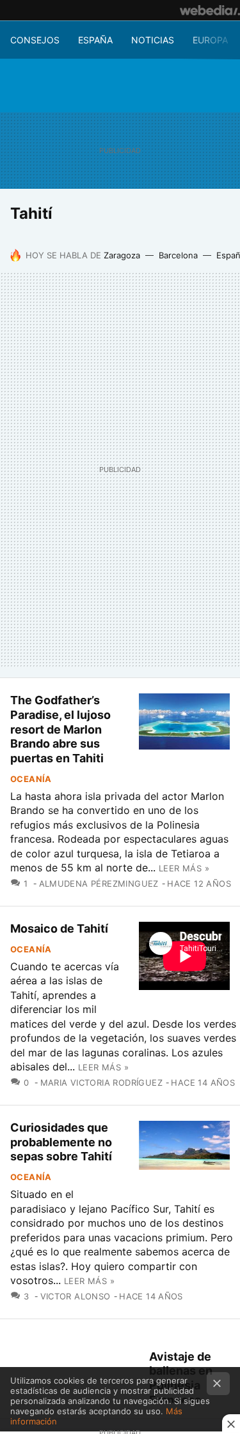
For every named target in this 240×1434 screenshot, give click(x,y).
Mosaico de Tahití (59, 928)
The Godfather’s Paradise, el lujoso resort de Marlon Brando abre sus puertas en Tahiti (60, 729)
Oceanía (31, 779)
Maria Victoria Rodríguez (101, 1082)
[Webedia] (210, 10)
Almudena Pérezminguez (99, 883)
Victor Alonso (75, 1296)
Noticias (152, 39)
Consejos (35, 39)
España (95, 39)
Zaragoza (122, 255)
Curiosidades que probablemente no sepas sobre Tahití (61, 1142)
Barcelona (178, 255)
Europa (210, 39)
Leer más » (184, 868)
